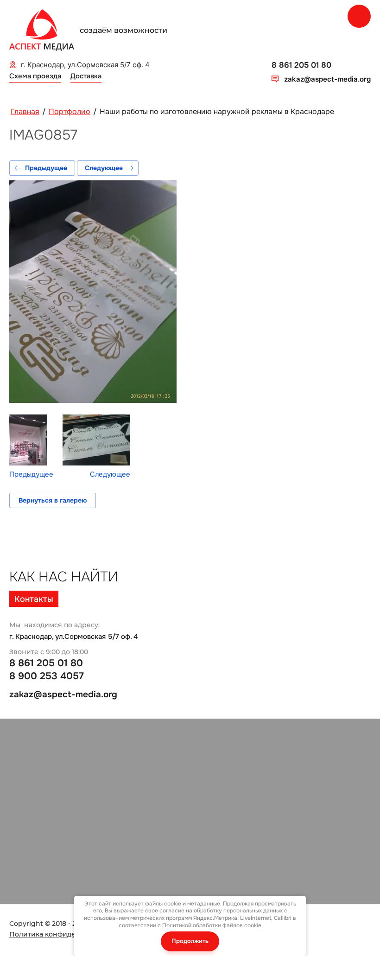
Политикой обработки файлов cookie (211, 925)
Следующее (104, 168)
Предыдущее (46, 168)
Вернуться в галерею (53, 500)
